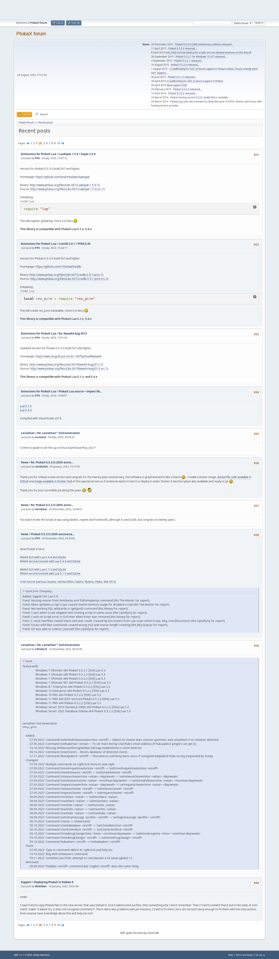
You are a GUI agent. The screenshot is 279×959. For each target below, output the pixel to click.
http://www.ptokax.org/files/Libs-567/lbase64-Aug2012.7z (66, 364)
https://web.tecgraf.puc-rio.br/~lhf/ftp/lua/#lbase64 (69, 356)
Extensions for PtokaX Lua (38, 154)
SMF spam (126, 933)
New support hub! (177, 85)
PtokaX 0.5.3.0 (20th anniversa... (53, 534)
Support (26, 882)
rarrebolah (41, 466)
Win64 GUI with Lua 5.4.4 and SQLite (43, 557)
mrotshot (40, 437)
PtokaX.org (176, 101)
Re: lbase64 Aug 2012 (73, 333)
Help (230, 954)
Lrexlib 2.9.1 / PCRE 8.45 (74, 244)
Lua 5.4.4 (26, 410)
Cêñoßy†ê (41, 649)
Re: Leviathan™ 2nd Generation (58, 433)
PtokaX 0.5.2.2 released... (182, 48)
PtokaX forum (31, 33)
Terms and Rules (244, 954)
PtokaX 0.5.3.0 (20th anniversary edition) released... (204, 44)
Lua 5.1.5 (26, 406)
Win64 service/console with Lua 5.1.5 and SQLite (50, 573)
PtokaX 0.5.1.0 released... (182, 77)
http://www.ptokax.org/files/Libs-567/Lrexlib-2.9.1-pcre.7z (66, 275)
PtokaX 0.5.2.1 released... (188, 60)
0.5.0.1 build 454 (205, 97)
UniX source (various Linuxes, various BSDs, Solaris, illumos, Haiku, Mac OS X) (68, 582)
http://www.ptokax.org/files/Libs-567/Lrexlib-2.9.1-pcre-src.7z (69, 279)
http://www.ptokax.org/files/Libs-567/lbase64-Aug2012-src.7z (69, 368)
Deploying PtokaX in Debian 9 (54, 882)
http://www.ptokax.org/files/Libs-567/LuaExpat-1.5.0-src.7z (67, 189)
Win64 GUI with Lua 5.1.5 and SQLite (43, 569)
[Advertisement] (139, 9)
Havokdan (41, 509)
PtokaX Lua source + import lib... (80, 391)
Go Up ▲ (260, 954)
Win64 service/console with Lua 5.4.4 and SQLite (50, 561)
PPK (37, 158)
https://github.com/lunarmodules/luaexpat (62, 177)
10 (58, 143)
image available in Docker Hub (53, 481)
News (24, 462)
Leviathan (28, 433)
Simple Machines (41, 955)
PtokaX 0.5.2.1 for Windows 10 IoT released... (201, 56)
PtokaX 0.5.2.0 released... (185, 64)
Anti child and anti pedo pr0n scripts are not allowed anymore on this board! (208, 52)
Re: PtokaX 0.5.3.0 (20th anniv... (52, 462)
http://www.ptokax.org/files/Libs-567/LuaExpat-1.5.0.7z (65, 185)
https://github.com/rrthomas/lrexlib (58, 266)
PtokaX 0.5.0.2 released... (182, 93)
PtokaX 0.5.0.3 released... (187, 89)
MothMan (41, 886)
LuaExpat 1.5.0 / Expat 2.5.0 (77, 154)
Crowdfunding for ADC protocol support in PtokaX (195, 81)
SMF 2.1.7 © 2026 (23, 955)
